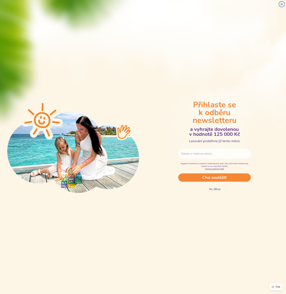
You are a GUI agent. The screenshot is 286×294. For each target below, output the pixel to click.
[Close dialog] (282, 4)
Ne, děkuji (214, 189)
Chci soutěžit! (214, 177)
